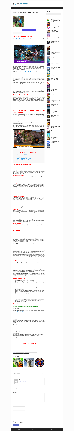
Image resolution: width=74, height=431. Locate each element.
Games (49, 8)
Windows (26, 8)
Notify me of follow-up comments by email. (20, 419)
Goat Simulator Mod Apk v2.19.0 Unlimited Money (28, 368)
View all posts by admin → (23, 381)
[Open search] (60, 8)
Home (15, 8)
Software (31, 8)
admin (20, 14)
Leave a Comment (23, 14)
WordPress (56, 429)
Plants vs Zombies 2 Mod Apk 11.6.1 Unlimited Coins (18, 368)
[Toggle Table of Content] (21, 33)
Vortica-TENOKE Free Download (55, 63)
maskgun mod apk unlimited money (18, 353)
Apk (45, 8)
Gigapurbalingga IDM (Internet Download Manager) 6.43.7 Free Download (55, 20)
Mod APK (16, 11)
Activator (37, 8)
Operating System (20, 8)
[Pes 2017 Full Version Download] (39, 362)
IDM (41, 8)
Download (28, 345)
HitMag (60, 429)
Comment (15, 392)
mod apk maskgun (26, 353)
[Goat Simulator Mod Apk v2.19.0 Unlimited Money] (29, 362)
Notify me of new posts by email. (18, 422)
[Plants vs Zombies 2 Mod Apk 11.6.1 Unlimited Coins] (18, 362)
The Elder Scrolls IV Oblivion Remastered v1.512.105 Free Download (55, 123)
